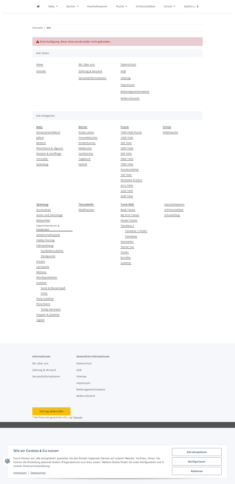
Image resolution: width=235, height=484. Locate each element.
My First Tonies (130, 215)
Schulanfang (172, 215)
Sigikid (40, 320)
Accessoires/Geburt (48, 132)
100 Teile (126, 175)
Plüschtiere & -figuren (49, 148)
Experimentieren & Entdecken (47, 227)
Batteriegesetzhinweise (135, 91)
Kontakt (41, 71)
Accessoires (43, 209)
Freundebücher (88, 137)
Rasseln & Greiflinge (48, 153)
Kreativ (40, 261)
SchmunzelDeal (173, 209)
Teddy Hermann (51, 309)
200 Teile (126, 143)
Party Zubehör (45, 298)
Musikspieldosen (46, 277)
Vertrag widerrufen (51, 411)
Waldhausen (86, 209)
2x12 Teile (127, 185)
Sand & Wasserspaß (53, 288)
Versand (78, 417)
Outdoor (41, 282)
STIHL (44, 293)
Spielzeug (42, 164)
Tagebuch (85, 159)
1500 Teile (127, 137)
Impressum (20, 472)
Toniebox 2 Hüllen (136, 231)
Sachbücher (86, 153)
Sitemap (126, 78)
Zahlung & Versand (90, 71)
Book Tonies (128, 209)
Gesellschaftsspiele (48, 234)
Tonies (125, 252)
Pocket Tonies (129, 220)
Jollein (40, 137)
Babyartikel (43, 220)
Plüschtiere (43, 304)
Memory (41, 272)
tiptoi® (83, 164)
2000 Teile (127, 148)
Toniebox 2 (127, 225)
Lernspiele (42, 266)
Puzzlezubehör (130, 169)
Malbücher (85, 148)
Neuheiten (127, 241)
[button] (195, 6)
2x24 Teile (127, 190)
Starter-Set (127, 247)
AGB (123, 71)
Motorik (41, 143)
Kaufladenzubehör (52, 250)
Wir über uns (87, 64)
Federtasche (170, 132)
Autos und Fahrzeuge (49, 215)
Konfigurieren (196, 461)
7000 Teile (127, 164)
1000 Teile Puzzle (131, 132)
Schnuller (42, 159)
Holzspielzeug (44, 245)
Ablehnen (197, 471)
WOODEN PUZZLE (131, 180)
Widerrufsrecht (130, 98)
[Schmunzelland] (38, 6)
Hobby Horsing (45, 240)
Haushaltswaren (174, 204)
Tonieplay (131, 236)
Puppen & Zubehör (48, 314)
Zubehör (126, 263)
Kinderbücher (87, 143)
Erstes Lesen (86, 132)
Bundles (126, 257)
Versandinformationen (92, 78)
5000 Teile (127, 159)
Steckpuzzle (48, 256)
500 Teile (126, 153)
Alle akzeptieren (197, 452)
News (39, 64)
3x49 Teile (127, 196)
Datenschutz (38, 472)
